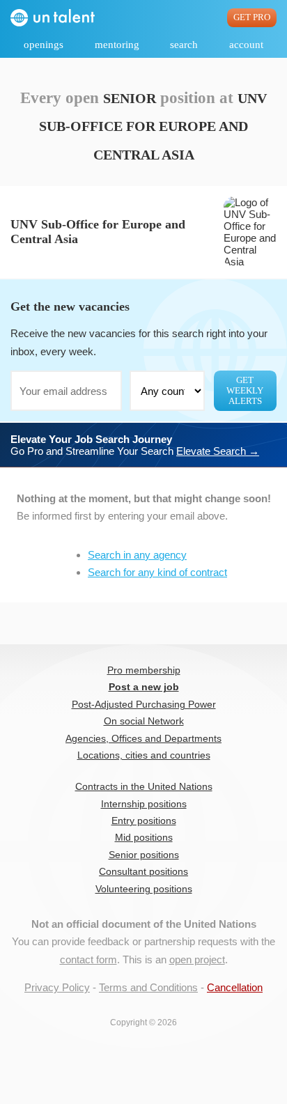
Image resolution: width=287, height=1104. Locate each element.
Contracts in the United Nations (143, 787)
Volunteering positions (143, 889)
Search (184, 44)
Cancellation (235, 987)
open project (197, 959)
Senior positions (144, 855)
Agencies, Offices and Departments (143, 738)
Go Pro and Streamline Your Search (134, 445)
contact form (88, 959)
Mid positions (144, 837)
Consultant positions (143, 871)
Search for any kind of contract (157, 572)
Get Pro (251, 17)
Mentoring (117, 44)
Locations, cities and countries (143, 755)
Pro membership (143, 670)
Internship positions (144, 804)
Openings (43, 44)
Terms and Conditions (148, 987)
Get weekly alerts (244, 390)
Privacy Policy (57, 987)
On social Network (144, 721)
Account (246, 44)
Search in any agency (137, 555)
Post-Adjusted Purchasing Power (144, 704)
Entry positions (143, 821)
